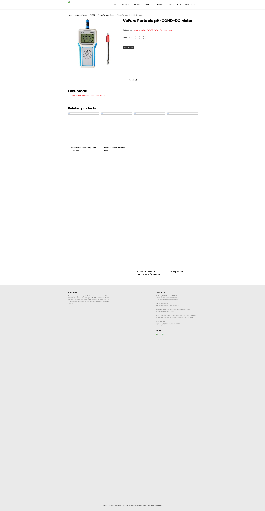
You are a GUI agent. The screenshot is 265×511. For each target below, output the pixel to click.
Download (132, 80)
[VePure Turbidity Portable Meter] (116, 128)
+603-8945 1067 (163, 304)
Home (70, 15)
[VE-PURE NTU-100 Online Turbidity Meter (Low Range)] (149, 190)
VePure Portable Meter (106, 15)
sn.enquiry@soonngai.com (165, 311)
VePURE (92, 15)
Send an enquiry (128, 47)
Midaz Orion (158, 505)
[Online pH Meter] (182, 190)
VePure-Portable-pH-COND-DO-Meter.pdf (88, 95)
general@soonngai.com (184, 317)
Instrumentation (81, 15)
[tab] (132, 80)
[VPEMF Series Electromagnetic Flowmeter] (83, 128)
